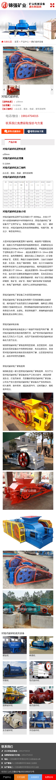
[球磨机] (15, 678)
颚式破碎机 (34, 680)
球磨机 (6, 680)
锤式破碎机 (34, 705)
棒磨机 (32, 655)
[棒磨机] (41, 653)
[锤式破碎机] (41, 703)
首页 (17, 42)
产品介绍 (13, 142)
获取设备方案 (37, 131)
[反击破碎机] (15, 728)
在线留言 (35, 777)
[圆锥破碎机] (15, 703)
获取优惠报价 (14, 131)
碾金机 (6, 655)
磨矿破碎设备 (37, 42)
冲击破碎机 (34, 730)
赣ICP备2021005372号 (23, 771)
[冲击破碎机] (41, 728)
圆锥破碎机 (8, 705)
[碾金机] (15, 653)
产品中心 (25, 42)
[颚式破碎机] (41, 678)
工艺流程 (21, 777)
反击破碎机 (8, 730)
